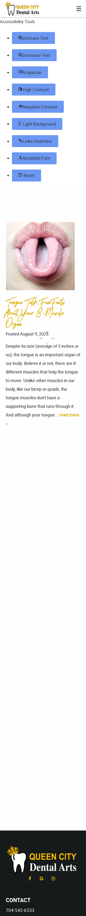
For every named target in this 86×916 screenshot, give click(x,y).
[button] (33, 38)
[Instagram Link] (53, 878)
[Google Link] (41, 878)
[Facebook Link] (30, 878)
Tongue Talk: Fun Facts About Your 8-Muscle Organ (35, 313)
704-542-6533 (20, 910)
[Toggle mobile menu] (79, 9)
